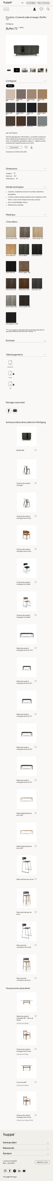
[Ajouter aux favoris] (25, 147)
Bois (10, 86)
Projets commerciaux (43, 3)
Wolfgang (9, 24)
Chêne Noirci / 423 (37, 255)
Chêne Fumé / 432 (11, 289)
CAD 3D (10, 377)
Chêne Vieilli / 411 (23, 255)
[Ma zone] (34, 9)
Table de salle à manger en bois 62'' (24, 682)
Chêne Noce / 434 (24, 289)
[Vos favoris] (41, 9)
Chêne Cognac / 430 (24, 272)
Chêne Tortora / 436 (11, 306)
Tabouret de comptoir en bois (23, 979)
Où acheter (14, 147)
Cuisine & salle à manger (27, 17)
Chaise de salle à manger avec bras (23, 517)
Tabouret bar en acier (25, 879)
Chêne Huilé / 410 (10, 255)
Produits (10, 17)
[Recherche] (48, 9)
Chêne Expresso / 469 (12, 324)
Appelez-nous (42, 1162)
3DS (10, 388)
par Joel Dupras (11, 133)
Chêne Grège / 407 (38, 238)
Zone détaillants (31, 3)
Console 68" (21, 1082)
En (23, 3)
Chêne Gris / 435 (36, 289)
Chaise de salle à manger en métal (23, 583)
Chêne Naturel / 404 (11, 238)
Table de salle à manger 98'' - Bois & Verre (24, 1018)
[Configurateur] (17, 70)
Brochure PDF (10, 367)
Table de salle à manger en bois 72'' (24, 715)
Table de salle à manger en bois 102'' (24, 649)
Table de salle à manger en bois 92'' (24, 781)
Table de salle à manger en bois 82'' (24, 748)
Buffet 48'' (20, 450)
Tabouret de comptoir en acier (23, 946)
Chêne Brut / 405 (24, 238)
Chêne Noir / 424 (10, 272)
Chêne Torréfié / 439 (24, 306)
